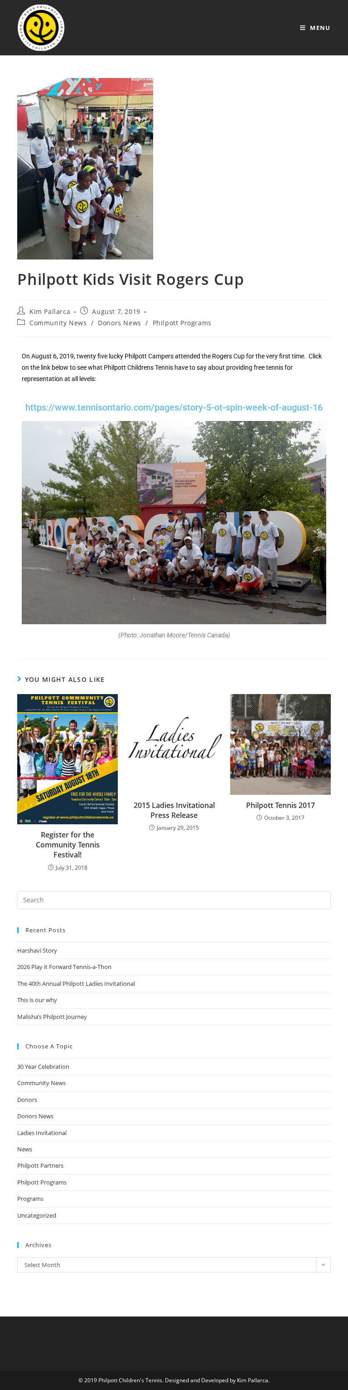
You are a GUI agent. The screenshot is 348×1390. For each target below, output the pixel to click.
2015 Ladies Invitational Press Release (174, 810)
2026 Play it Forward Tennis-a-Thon (64, 967)
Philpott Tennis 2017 (280, 805)
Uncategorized (36, 1215)
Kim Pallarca (49, 311)
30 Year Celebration (43, 1066)
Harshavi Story (37, 950)
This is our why (37, 1000)
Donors (27, 1100)
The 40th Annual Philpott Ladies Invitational (76, 983)
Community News (58, 322)
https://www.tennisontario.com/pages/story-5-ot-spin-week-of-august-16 (174, 407)
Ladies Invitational (42, 1133)
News (24, 1149)
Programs (30, 1198)
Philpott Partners (40, 1165)
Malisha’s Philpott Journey (52, 1017)
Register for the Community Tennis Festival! (68, 845)
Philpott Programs (182, 322)
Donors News (119, 322)
